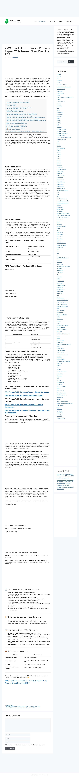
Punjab (58, 336)
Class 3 (58, 152)
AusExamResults (61, 101)
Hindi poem (59, 236)
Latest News (60, 283)
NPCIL (58, 317)
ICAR (58, 251)
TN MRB (59, 380)
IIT (57, 255)
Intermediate (60, 270)
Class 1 (58, 144)
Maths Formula (60, 291)
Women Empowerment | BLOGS (65, 403)
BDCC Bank (59, 112)
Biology (58, 118)
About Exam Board (10, 105)
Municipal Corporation (62, 306)
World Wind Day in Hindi (63, 478)
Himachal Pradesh (61, 226)
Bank (58, 108)
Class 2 (58, 150)
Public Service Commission (63, 333)
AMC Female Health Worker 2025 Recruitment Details (19, 107)
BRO (58, 125)
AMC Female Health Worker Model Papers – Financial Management (23, 119)
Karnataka (59, 276)
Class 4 (58, 154)
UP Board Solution (61, 386)
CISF (58, 141)
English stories (60, 186)
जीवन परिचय (59, 409)
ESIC (58, 192)
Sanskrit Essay (60, 348)
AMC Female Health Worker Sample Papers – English (20, 116)
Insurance (59, 268)
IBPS (58, 249)
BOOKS (58, 122)
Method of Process (10, 104)
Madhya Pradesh (61, 285)
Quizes (58, 338)
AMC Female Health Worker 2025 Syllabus (16, 108)
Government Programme (63, 213)
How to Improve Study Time (13, 110)
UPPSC (58, 388)
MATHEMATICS (60, 289)
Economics (69, 21)
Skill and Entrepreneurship (63, 361)
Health (58, 222)
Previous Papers (42, 21)
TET (58, 378)
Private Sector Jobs (61, 329)
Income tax (59, 260)
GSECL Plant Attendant (62, 217)
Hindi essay (60, 232)
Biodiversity (60, 114)
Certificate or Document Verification (15, 111)
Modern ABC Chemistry (62, 300)
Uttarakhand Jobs (61, 392)
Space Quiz (59, 363)
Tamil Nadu (59, 373)
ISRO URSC (59, 272)
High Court (59, 224)
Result (58, 346)
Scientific (59, 357)
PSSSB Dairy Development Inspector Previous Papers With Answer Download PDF (23, 706)
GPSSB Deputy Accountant (63, 215)
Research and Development (63, 344)
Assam (58, 99)
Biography (59, 116)
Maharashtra (60, 287)
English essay (60, 179)
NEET (58, 308)
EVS (58, 194)
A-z (58, 78)
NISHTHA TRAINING (62, 314)
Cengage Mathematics (62, 133)
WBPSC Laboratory (61, 395)
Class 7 (58, 160)
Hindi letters (60, 234)
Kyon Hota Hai (60, 281)
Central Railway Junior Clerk (64, 137)
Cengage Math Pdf (61, 131)
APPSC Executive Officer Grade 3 (65, 97)
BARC (58, 110)
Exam (58, 196)
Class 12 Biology (61, 148)
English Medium (61, 181)
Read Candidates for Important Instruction (16, 123)
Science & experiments (62, 354)
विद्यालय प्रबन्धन (60, 414)
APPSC (58, 95)
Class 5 (58, 156)
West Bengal (60, 397)
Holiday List (60, 247)
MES (58, 295)
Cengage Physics (61, 135)
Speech (58, 365)
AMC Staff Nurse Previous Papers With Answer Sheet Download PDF (20, 707)
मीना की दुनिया (59, 411)
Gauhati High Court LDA (63, 200)
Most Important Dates (62, 302)
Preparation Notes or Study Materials (15, 122)
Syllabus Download (61, 371)
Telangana (59, 376)
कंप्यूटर (58, 407)
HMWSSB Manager (61, 243)
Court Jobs (59, 167)
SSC (58, 367)
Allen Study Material (62, 84)
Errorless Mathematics (62, 190)
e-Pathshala (60, 177)
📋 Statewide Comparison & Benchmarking (16, 126)
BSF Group (59, 127)
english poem (60, 184)
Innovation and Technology (63, 266)
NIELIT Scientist (61, 310)
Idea (58, 253)
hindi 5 (58, 230)
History (61, 21)
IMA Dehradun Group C (62, 257)
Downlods (59, 173)
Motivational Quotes (62, 304)
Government (60, 211)
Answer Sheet (60, 93)
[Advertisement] (37, 8)
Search (71, 61)
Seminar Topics (60, 359)
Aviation (59, 103)
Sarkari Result (15, 20)
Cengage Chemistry (62, 129)
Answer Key (60, 91)
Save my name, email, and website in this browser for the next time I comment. (26, 744)
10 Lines (59, 76)
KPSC (58, 279)
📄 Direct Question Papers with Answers (16, 125)
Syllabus (59, 369)
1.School (59, 74)
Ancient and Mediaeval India (64, 87)
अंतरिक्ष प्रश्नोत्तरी (60, 405)
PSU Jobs (59, 331)
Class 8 (58, 163)
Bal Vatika (59, 106)
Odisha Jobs (60, 319)
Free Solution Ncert (61, 198)
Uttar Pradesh (60, 390)
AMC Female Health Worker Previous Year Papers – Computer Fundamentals (26, 117)
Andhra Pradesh (61, 89)
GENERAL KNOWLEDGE (63, 203)
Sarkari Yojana (60, 352)
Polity (58, 323)
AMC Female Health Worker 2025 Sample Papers (17, 102)
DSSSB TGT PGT (61, 175)
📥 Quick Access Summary (13, 129)
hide (28, 100)
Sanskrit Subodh (61, 350)
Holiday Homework (61, 245)
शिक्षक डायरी (59, 416)
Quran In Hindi (60, 340)
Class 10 (59, 146)
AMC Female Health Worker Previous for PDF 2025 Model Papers (21, 113)
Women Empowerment (62, 401)
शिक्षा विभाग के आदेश (61, 418)
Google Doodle (60, 209)
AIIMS (58, 82)
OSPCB (58, 321)
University (59, 384)
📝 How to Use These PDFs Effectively (15, 128)
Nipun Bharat (60, 312)
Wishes (58, 399)
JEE (58, 274)
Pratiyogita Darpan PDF (62, 325)
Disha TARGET (60, 171)
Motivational (52, 21)
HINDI (58, 228)
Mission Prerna (60, 298)
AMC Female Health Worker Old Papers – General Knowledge (22, 114)
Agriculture (59, 80)
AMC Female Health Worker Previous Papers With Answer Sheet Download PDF (25, 131)
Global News (60, 207)
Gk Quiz (59, 205)
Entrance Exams (61, 188)
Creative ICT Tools (61, 169)
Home (35, 21)
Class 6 (58, 158)
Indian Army (60, 264)
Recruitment (60, 342)
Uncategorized (60, 382)
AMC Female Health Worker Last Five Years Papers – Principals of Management (26, 120)
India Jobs (59, 262)
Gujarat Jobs (60, 219)
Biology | (59, 120)
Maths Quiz (59, 293)
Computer (59, 165)
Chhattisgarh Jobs (61, 139)
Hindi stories (60, 238)
